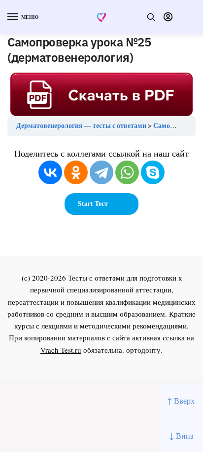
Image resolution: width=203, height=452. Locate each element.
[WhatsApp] (127, 172)
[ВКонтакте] (50, 172)
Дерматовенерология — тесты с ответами (81, 125)
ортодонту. (144, 350)
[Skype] (153, 172)
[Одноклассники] (76, 172)
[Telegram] (101, 172)
